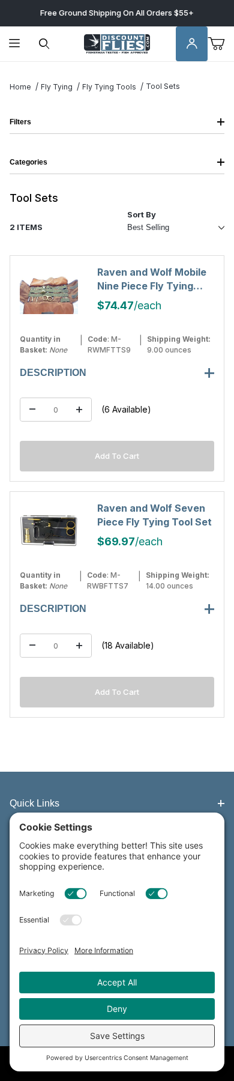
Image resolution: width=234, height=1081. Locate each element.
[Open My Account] (192, 44)
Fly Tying (57, 86)
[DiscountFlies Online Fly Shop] (117, 43)
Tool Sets (163, 86)
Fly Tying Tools (109, 86)
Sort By (141, 214)
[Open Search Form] (44, 44)
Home (20, 86)
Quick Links (34, 803)
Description (53, 373)
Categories (28, 162)
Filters (20, 122)
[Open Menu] (14, 44)
